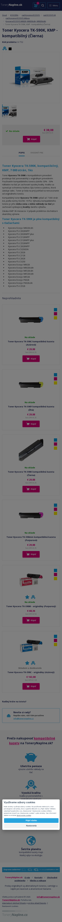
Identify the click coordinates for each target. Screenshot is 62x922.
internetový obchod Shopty (14, 903)
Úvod (4, 15)
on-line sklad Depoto (37, 903)
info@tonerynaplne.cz (23, 718)
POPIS (22, 152)
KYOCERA (14, 15)
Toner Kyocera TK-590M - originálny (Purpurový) (31, 606)
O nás (27, 877)
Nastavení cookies (10, 906)
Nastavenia (31, 825)
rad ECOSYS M (49, 15)
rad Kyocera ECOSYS (31, 15)
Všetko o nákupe (38, 880)
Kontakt (38, 877)
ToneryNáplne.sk (11, 900)
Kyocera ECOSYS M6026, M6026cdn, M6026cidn (26, 21)
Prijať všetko (31, 820)
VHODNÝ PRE (36, 152)
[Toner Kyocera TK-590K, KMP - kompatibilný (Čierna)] (31, 77)
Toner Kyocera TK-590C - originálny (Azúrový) (31, 672)
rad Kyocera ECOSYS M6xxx (18, 18)
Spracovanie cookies (24, 815)
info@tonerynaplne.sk (48, 897)
